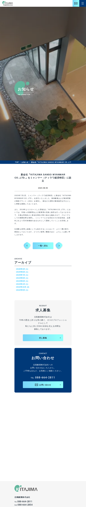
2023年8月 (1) (22, 281)
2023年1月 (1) (22, 284)
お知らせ (25, 162)
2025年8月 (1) (22, 272)
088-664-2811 (43, 377)
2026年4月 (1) (22, 269)
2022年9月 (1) (22, 290)
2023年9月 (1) (22, 278)
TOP (17, 162)
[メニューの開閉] (82, 3)
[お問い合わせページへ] (76, 3)
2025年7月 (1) (22, 275)
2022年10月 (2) (22, 287)
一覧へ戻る (43, 246)
